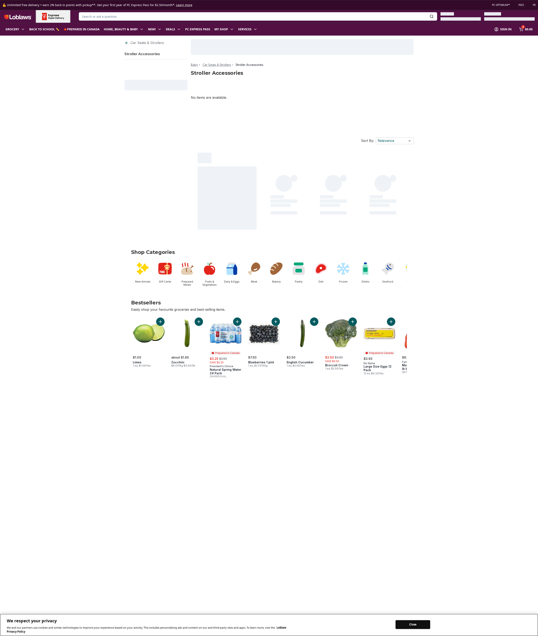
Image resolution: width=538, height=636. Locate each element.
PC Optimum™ (501, 5)
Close (413, 624)
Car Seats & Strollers (147, 43)
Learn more (184, 5)
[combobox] (258, 16)
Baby (194, 65)
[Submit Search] (432, 16)
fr (534, 5)
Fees (521, 5)
